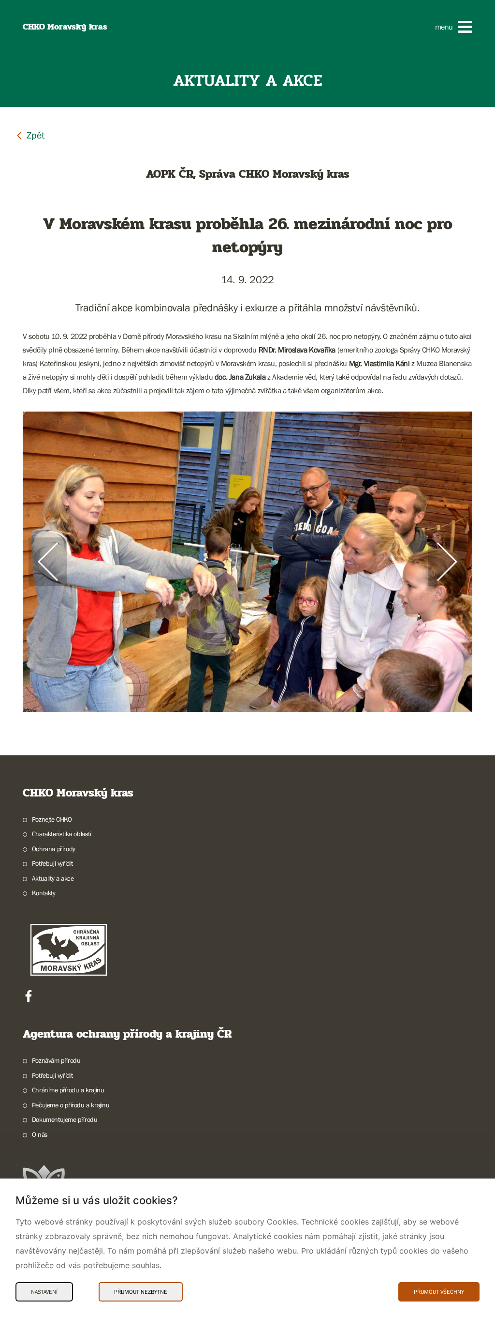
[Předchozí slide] (48, 561)
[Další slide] (447, 561)
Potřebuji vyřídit (52, 863)
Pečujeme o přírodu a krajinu (71, 1105)
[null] (29, 135)
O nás (40, 1134)
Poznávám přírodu (56, 1060)
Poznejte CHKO (52, 819)
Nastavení (44, 1291)
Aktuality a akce (52, 878)
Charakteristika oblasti (61, 834)
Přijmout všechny (439, 1291)
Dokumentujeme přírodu (64, 1119)
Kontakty (44, 893)
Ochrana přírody (53, 849)
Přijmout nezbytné (140, 1291)
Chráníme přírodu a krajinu (68, 1090)
